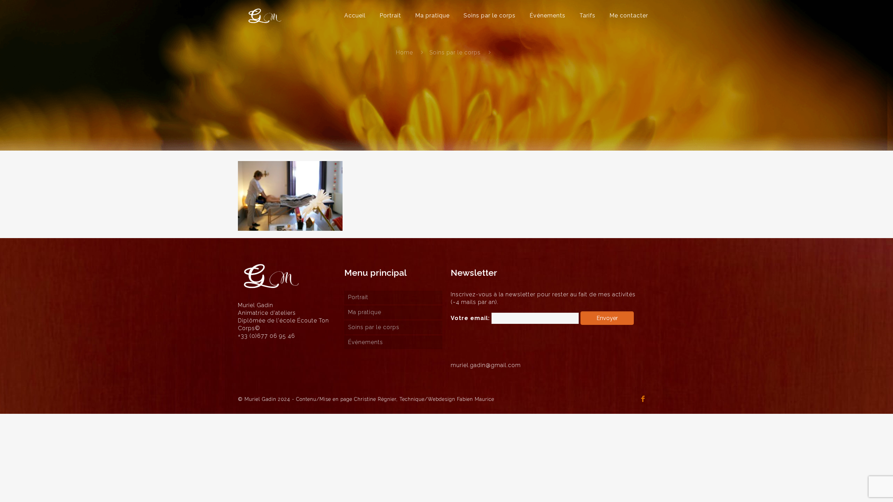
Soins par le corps (455, 52)
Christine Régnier (375, 399)
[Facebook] (643, 399)
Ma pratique (364, 312)
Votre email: (471, 318)
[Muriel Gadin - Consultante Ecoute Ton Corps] (265, 15)
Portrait (358, 297)
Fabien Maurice (475, 399)
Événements (365, 342)
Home (404, 52)
